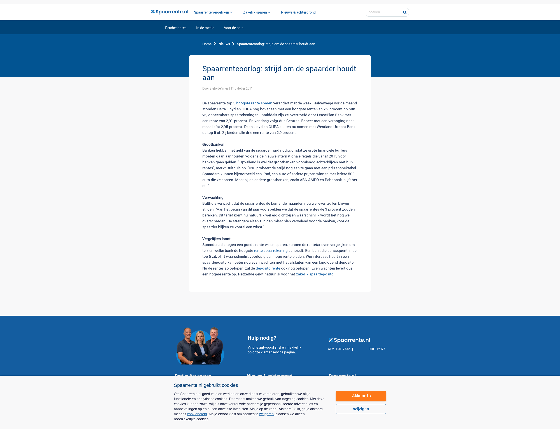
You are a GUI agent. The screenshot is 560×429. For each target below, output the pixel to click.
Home (207, 44)
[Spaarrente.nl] (169, 12)
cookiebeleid (197, 414)
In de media (205, 28)
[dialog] (280, 402)
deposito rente (268, 268)
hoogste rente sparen (254, 103)
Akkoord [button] (360, 396)
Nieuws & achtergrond (298, 12)
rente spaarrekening (271, 250)
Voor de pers (233, 28)
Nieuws (224, 44)
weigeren (266, 414)
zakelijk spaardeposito (315, 274)
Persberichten (176, 28)
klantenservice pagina (278, 352)
